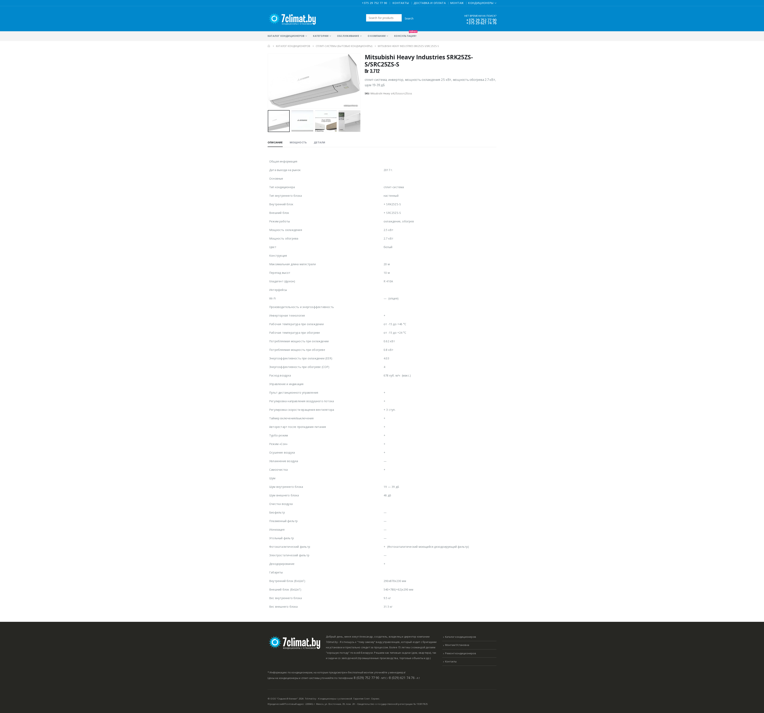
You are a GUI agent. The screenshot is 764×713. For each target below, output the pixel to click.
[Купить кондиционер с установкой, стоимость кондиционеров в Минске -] (292, 19)
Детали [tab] (319, 142)
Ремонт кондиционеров (460, 653)
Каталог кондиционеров (286, 36)
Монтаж (457, 3)
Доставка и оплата (430, 3)
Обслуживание (348, 36)
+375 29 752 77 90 (374, 3)
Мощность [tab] (298, 142)
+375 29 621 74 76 (481, 23)
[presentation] (269, 81)
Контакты (401, 3)
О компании (377, 36)
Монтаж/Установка (457, 645)
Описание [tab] (275, 142)
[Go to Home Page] (269, 46)
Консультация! (405, 34)
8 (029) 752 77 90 (366, 678)
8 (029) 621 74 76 (401, 678)
